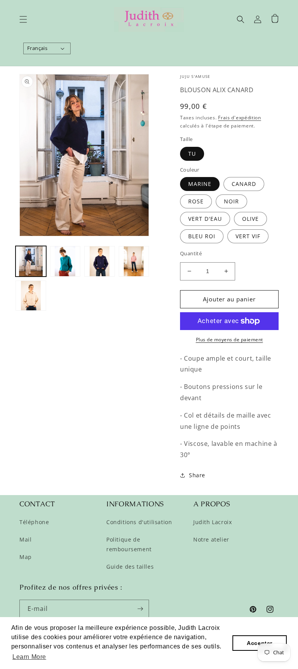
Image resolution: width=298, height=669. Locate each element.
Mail (25, 539)
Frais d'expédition (239, 117)
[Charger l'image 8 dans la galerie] (31, 295)
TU (192, 153)
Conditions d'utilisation (139, 522)
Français (37, 48)
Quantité (191, 253)
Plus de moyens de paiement (229, 339)
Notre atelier (211, 539)
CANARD (244, 183)
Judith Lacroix (212, 522)
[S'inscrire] (140, 609)
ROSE (196, 201)
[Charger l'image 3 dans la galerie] (99, 261)
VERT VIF (248, 236)
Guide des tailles (130, 566)
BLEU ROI (201, 236)
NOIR (231, 201)
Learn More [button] (29, 657)
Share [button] (197, 475)
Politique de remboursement (129, 544)
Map (25, 557)
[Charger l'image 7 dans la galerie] (134, 261)
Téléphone (34, 522)
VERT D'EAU (205, 218)
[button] (23, 19)
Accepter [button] (259, 643)
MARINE (199, 183)
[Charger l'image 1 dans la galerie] (31, 261)
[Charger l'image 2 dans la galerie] (65, 261)
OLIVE (250, 218)
